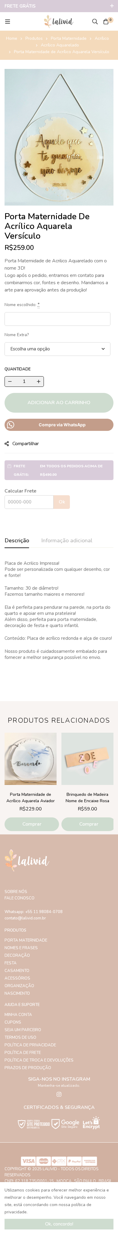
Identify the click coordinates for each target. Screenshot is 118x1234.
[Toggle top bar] (112, 6)
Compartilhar (25, 443)
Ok (62, 502)
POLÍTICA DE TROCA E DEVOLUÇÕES (39, 1060)
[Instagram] (59, 1094)
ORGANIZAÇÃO (19, 986)
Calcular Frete (20, 491)
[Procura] (95, 22)
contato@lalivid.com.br (25, 918)
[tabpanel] (59, 616)
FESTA (11, 963)
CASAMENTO (17, 970)
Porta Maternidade (69, 38)
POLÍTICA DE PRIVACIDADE (30, 1045)
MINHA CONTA (18, 1015)
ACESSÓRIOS (17, 978)
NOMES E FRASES (21, 948)
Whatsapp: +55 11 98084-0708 (34, 912)
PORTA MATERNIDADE (26, 940)
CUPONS (13, 1022)
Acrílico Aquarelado (60, 45)
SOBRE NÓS (16, 892)
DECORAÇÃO (17, 955)
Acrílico (102, 38)
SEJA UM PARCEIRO (23, 1030)
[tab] (17, 540)
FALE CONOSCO (19, 898)
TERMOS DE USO (20, 1037)
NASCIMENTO (17, 993)
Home (11, 38)
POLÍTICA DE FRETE (23, 1052)
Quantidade (18, 369)
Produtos (34, 38)
